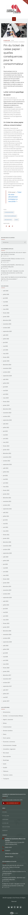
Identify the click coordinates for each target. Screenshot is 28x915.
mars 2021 (5, 531)
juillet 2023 (6, 427)
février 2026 (6, 313)
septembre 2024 (7, 375)
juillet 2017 (6, 693)
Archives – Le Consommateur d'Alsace (13, 716)
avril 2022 (5, 483)
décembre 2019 (7, 586)
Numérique (6, 760)
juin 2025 (5, 342)
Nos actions (6, 826)
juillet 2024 (6, 383)
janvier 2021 (6, 538)
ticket (16, 219)
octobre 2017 (6, 682)
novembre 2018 (7, 634)
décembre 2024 (7, 364)
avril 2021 (5, 527)
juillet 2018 (6, 649)
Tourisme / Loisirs (8, 775)
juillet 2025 (6, 338)
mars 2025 (5, 353)
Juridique (5, 819)
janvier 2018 (6, 671)
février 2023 (6, 446)
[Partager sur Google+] (11, 226)
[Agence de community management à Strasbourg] (14, 913)
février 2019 (6, 623)
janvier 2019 (6, 627)
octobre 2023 (6, 416)
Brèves (5, 723)
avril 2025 (5, 350)
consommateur (9, 212)
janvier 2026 (6, 316)
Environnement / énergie (9, 745)
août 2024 (5, 379)
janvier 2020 (6, 582)
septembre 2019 (7, 597)
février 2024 (6, 401)
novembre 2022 (7, 457)
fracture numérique (10, 216)
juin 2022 (5, 475)
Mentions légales (9, 856)
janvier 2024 (6, 405)
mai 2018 (5, 656)
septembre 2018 (7, 642)
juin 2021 (5, 520)
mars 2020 (5, 575)
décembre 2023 (7, 409)
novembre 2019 (7, 590)
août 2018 (5, 645)
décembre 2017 (7, 675)
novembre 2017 (7, 679)
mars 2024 (5, 398)
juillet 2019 (6, 605)
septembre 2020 (7, 553)
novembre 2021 (7, 501)
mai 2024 (5, 390)
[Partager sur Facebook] (5, 226)
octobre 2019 (6, 594)
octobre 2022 (6, 460)
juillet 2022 (6, 472)
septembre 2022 (7, 464)
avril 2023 (5, 438)
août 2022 (5, 468)
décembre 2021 (7, 497)
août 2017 (5, 690)
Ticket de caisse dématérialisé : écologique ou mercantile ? (14, 196)
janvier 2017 (6, 701)
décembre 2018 (7, 631)
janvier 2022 (6, 494)
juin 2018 (5, 653)
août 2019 (5, 601)
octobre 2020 (6, 549)
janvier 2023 (6, 449)
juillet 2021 (6, 516)
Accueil (4, 812)
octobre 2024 (6, 372)
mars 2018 (5, 664)
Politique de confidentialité (11, 853)
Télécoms (5, 771)
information (8, 219)
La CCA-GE (5, 823)
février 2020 (6, 579)
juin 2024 (5, 387)
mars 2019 (5, 619)
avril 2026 (5, 305)
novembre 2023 (7, 412)
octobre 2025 (6, 327)
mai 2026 (5, 302)
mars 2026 (5, 309)
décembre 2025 (7, 320)
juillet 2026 (6, 294)
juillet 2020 (6, 560)
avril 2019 (5, 616)
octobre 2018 (6, 638)
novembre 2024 (7, 368)
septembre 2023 (7, 420)
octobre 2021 (6, 505)
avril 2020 (5, 571)
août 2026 (5, 290)
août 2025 (5, 335)
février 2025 (6, 357)
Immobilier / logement (9, 749)
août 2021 (5, 512)
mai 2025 (5, 346)
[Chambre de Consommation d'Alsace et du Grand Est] (14, 9)
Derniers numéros (8, 730)
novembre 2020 (7, 545)
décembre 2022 (7, 453)
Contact (5, 830)
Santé (4, 764)
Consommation (8, 41)
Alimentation (6, 712)
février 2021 (6, 534)
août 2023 (5, 423)
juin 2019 (5, 608)
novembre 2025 (7, 324)
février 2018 (6, 667)
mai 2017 (5, 697)
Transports (6, 778)
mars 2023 (5, 442)
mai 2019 (5, 612)
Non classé (6, 753)
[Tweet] (8, 226)
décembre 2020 (7, 542)
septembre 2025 (7, 331)
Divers (4, 734)
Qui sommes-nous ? (13, 803)
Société (5, 767)
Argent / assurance (8, 719)
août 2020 (5, 557)
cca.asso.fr (7, 850)
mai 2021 (5, 523)
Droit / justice (6, 738)
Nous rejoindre (7, 756)
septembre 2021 (7, 509)
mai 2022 (5, 479)
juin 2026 (5, 298)
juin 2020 (5, 564)
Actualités (5, 815)
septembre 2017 (7, 686)
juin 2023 (5, 431)
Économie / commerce (18, 41)
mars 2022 (5, 486)
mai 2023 (5, 435)
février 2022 (6, 490)
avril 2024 (5, 394)
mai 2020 (5, 568)
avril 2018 (5, 660)
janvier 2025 (6, 361)
